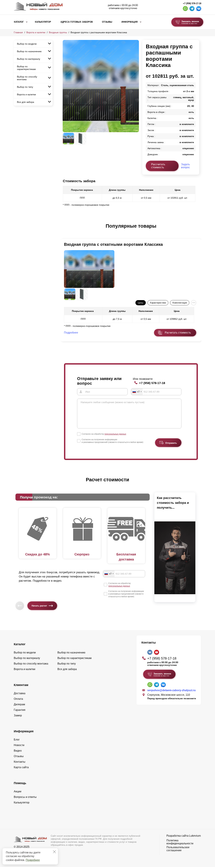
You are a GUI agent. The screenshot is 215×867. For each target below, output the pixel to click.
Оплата (18, 698)
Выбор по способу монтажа (27, 78)
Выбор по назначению (29, 51)
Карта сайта (21, 767)
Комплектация (180, 302)
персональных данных (115, 434)
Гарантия (19, 709)
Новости (19, 745)
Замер (18, 715)
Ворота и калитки (35, 32)
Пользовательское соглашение (177, 849)
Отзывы (107, 22)
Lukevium (195, 835)
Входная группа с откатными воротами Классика (113, 244)
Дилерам (19, 704)
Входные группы (58, 32)
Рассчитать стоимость (158, 166)
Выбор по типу (25, 87)
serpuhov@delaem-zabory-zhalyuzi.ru (171, 690)
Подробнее (33, 860)
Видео (18, 750)
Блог (17, 739)
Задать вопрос (185, 166)
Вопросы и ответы (25, 797)
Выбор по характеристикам (26, 67)
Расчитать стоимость (178, 332)
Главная (18, 32)
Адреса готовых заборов (76, 22)
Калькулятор (43, 22)
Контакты (19, 761)
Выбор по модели (27, 43)
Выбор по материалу (28, 59)
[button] (64, 229)
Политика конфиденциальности (179, 842)
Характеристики (158, 302)
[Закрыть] (54, 851)
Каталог (19, 22)
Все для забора (25, 102)
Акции (17, 791)
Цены (140, 302)
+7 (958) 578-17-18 (192, 3)
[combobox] (137, 391)
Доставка (19, 693)
